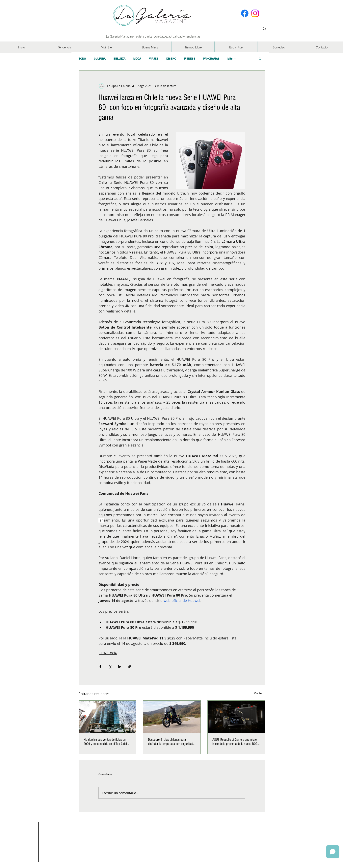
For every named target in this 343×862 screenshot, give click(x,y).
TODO (82, 58)
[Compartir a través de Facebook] (100, 666)
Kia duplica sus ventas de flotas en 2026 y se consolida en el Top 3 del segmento (105, 742)
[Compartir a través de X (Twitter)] (110, 666)
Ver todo (259, 693)
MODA (137, 58)
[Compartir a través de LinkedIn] (120, 666)
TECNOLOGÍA (108, 653)
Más (229, 58)
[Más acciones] (243, 85)
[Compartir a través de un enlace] (129, 666)
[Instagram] (255, 13)
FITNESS (189, 58)
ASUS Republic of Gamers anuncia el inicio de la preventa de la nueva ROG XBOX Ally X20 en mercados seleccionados (234, 742)
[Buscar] (248, 26)
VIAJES (153, 58)
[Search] (264, 29)
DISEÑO (171, 58)
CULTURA (100, 58)
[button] (64, 47)
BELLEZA (119, 58)
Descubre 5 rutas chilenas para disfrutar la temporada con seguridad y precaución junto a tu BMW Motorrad (171, 742)
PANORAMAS (211, 58)
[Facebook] (245, 13)
